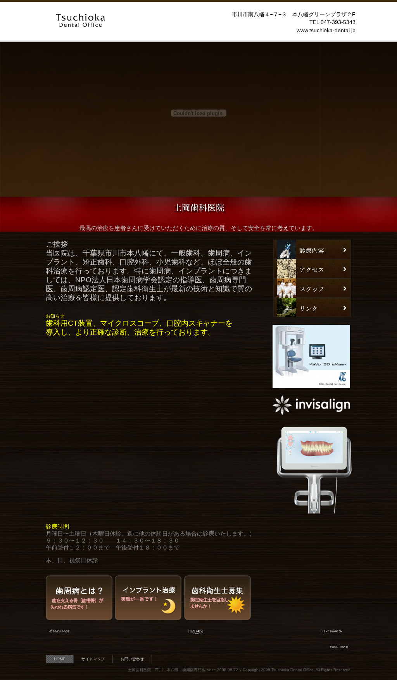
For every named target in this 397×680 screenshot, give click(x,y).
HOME (60, 659)
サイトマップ (93, 659)
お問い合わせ (132, 659)
